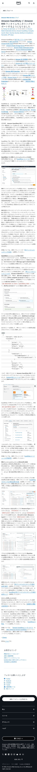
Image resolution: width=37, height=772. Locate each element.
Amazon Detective (19, 111)
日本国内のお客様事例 (10, 662)
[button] (18, 10)
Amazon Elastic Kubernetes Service (23, 47)
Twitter (7, 679)
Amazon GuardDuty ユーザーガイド (23, 627)
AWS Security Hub (24, 109)
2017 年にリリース (19, 39)
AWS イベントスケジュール (12, 658)
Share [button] (11, 35)
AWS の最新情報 (8, 656)
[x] (3, 755)
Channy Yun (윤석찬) (9, 29)
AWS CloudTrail (13, 41)
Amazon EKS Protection (12, 71)
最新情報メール (10, 687)
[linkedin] (8, 755)
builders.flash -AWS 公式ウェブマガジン (15, 660)
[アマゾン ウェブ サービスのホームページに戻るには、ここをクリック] (18, 3)
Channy (4, 637)
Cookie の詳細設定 (25, 764)
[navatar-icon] (34, 3)
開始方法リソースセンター (11, 654)
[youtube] (17, 755)
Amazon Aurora (12, 77)
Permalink (4, 35)
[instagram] (11, 755)
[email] (23, 755)
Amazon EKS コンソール (13, 377)
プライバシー (6, 764)
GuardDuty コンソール (23, 159)
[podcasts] (20, 755)
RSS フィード (9, 689)
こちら (7, 641)
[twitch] (14, 755)
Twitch (8, 685)
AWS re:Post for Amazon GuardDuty (16, 629)
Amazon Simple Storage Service (15, 45)
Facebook (8, 681)
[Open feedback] (35, 386)
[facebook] (5, 755)
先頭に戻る (17, 759)
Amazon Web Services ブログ (10, 17)
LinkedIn (8, 683)
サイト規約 (14, 764)
